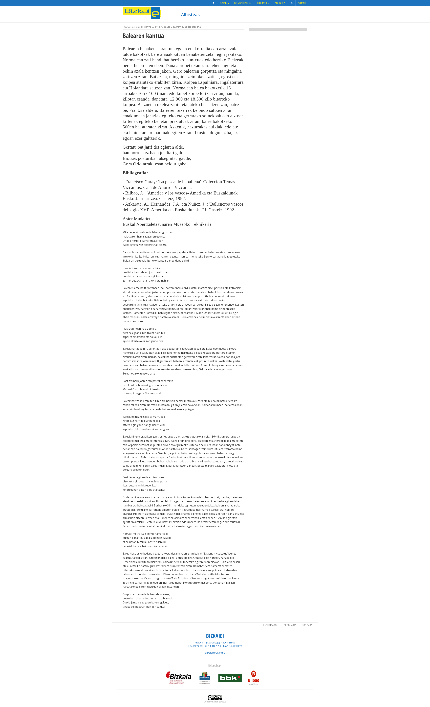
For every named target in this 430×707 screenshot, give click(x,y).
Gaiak (223, 3)
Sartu (302, 3)
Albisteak (190, 14)
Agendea (280, 3)
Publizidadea (270, 625)
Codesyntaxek (211, 701)
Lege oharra (289, 625)
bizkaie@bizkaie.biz (215, 652)
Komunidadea (242, 3)
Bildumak (262, 3)
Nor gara (307, 625)
